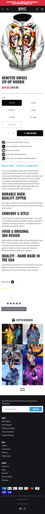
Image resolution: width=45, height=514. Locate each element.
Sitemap (5, 480)
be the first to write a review (14, 309)
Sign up (36, 409)
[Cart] (42, 9)
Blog (3, 469)
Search (4, 445)
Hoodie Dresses (8, 435)
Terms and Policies (22, 504)
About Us (5, 466)
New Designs (7, 425)
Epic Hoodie (24, 499)
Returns (5, 452)
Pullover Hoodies (8, 428)
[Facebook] (20, 508)
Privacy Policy (7, 476)
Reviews (5, 473)
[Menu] (2, 9)
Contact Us (6, 449)
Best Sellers (6, 421)
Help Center (6, 456)
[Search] (7, 9)
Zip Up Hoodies (8, 432)
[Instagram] (24, 508)
